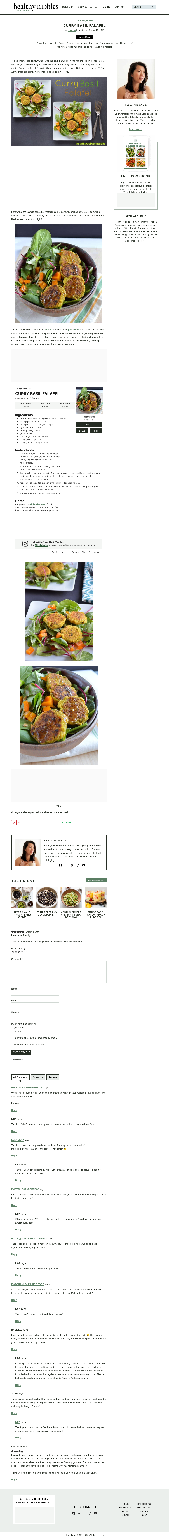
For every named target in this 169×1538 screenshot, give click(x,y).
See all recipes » (96, 880)
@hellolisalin (41, 545)
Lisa (17, 1422)
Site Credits (144, 1504)
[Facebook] (62, 865)
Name (15, 989)
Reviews (52, 1077)
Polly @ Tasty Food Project (29, 1238)
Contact (125, 1511)
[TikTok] (79, 865)
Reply (14, 1110)
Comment (17, 959)
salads (47, 329)
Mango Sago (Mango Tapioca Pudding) (95, 914)
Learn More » (135, 129)
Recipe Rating (18, 948)
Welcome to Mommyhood (27, 1087)
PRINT (89, 424)
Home (126, 1504)
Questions (38, 1077)
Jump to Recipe (84, 37)
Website (15, 1012)
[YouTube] (85, 865)
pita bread (73, 329)
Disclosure (143, 1508)
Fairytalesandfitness (25, 1189)
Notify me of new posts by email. (30, 1044)
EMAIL (82, 431)
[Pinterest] (73, 865)
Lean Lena (17, 1140)
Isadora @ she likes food (27, 1284)
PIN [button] (96, 431)
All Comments (20, 1077)
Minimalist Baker (37, 504)
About (125, 1515)
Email (14, 1000)
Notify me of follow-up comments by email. (35, 1038)
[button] (85, 417)
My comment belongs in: (23, 1024)
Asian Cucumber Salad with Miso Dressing (71, 914)
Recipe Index (125, 1508)
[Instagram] (68, 865)
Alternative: (17, 1060)
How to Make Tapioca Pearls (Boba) (22, 914)
